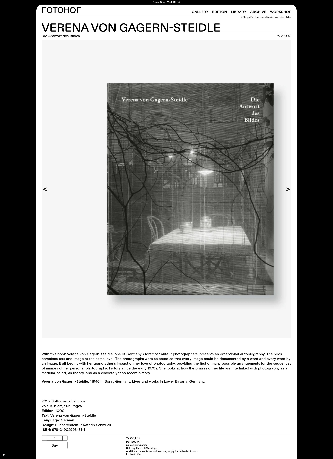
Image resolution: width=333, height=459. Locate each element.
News (156, 2)
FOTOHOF (61, 10)
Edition (219, 12)
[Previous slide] (45, 189)
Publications (257, 17)
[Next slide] (288, 189)
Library (238, 12)
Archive (258, 12)
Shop (163, 2)
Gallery (200, 12)
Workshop (280, 12)
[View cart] (179, 2)
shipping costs (139, 444)
